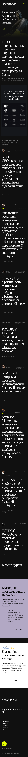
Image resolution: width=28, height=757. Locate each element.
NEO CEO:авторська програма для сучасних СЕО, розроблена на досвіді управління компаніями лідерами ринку (13, 171)
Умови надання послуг (7, 748)
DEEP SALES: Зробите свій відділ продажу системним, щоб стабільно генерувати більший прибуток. (13, 492)
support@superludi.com (13, 710)
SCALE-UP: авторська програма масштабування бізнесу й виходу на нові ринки (14, 382)
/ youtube (5, 732)
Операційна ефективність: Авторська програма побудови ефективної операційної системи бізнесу (13, 290)
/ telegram (5, 723)
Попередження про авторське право (10, 753)
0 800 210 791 (9, 700)
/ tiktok (4, 730)
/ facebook (5, 725)
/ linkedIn (5, 728)
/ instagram (5, 721)
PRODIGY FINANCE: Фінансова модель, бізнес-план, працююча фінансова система (13, 340)
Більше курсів (12, 565)
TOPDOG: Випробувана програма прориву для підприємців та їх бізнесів (12, 540)
